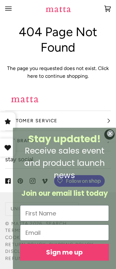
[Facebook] (8, 181)
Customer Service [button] (31, 121)
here (32, 76)
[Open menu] (14, 8)
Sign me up (64, 252)
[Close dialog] (110, 133)
